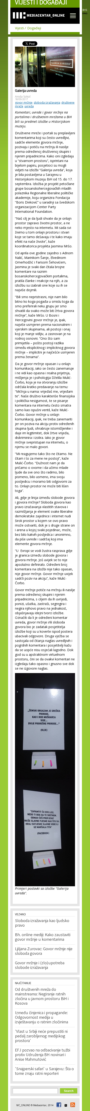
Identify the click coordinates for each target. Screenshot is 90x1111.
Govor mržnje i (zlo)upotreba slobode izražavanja (39, 965)
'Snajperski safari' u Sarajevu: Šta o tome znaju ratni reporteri (44, 1071)
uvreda (29, 106)
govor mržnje (24, 103)
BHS (84, 10)
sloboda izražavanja (47, 103)
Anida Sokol (22, 97)
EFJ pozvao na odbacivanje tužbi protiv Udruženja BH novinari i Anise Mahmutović (42, 1055)
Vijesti (19, 28)
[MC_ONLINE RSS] (72, 1105)
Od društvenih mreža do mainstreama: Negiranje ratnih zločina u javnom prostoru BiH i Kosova (42, 997)
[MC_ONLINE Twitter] (65, 1105)
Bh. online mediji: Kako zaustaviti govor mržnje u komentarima (42, 937)
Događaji (34, 28)
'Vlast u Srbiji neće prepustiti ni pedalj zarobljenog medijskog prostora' (41, 1036)
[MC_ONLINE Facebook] (58, 1105)
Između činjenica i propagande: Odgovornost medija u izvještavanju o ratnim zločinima (41, 1017)
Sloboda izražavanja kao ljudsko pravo (42, 923)
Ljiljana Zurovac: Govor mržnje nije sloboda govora (43, 951)
